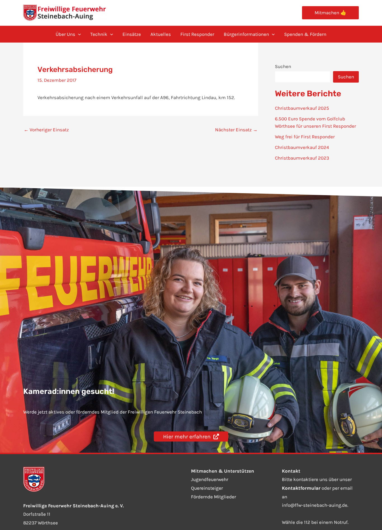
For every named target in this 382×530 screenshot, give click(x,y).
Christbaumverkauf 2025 (302, 108)
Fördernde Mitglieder (213, 496)
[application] (78, 34)
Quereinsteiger (207, 488)
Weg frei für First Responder (305, 136)
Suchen (283, 66)
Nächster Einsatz (236, 129)
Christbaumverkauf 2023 (302, 158)
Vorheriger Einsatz (46, 129)
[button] (330, 12)
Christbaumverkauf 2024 (302, 147)
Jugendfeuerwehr (209, 479)
